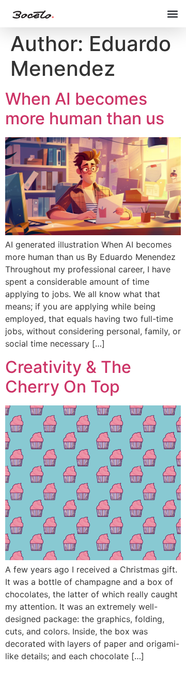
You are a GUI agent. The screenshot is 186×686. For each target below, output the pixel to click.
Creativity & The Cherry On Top (68, 377)
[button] (172, 13)
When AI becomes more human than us (84, 108)
